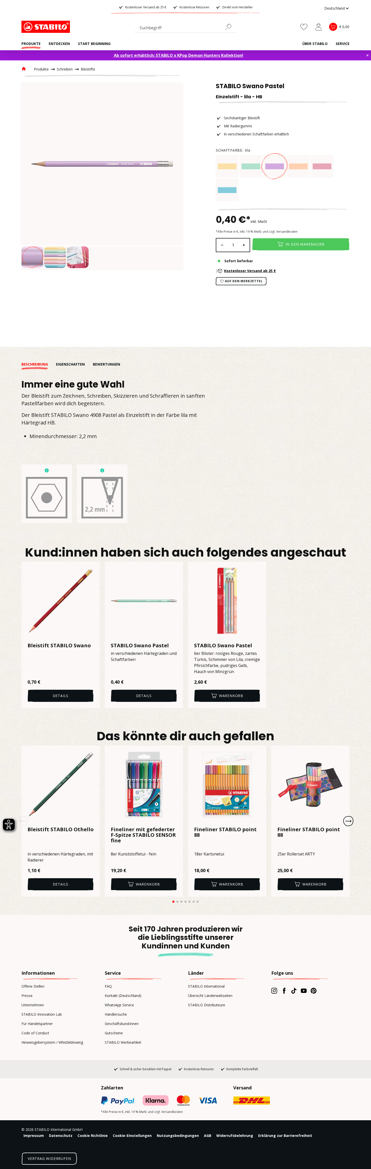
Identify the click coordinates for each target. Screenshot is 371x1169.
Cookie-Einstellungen (132, 1135)
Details (61, 695)
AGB (207, 1135)
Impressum (33, 1135)
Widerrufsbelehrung (234, 1135)
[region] (102, 176)
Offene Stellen (32, 986)
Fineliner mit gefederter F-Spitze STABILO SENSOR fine (143, 835)
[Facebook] (284, 991)
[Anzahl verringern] (222, 245)
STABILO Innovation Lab (41, 1014)
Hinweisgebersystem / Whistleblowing (52, 1042)
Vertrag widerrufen (49, 1158)
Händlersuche (116, 1014)
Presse (27, 995)
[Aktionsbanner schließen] (367, 55)
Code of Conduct (35, 1033)
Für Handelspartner (37, 1023)
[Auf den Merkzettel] (93, 569)
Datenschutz (60, 1135)
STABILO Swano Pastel (140, 645)
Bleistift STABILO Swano (59, 645)
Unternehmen (32, 1005)
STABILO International (206, 986)
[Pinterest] (313, 991)
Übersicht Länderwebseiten (210, 995)
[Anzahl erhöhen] (244, 245)
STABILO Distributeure (206, 1005)
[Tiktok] (294, 991)
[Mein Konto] (318, 26)
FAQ (108, 986)
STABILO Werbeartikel (123, 1042)
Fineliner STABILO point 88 (225, 832)
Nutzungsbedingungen (178, 1135)
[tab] (38, 364)
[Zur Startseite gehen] (46, 27)
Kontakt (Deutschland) (123, 995)
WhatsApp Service (119, 1005)
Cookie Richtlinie (92, 1135)
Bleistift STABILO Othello (61, 830)
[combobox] (185, 29)
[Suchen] (230, 26)
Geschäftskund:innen (122, 1023)
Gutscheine (114, 1033)
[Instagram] (274, 991)
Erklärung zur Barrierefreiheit (285, 1135)
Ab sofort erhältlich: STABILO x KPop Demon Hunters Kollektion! (178, 55)
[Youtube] (304, 991)
